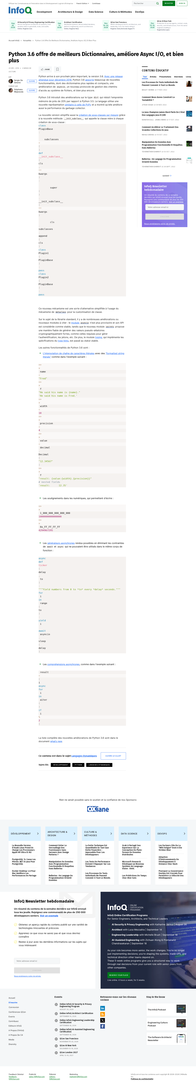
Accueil (12, 998)
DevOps (139, 11)
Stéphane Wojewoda (18, 90)
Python (78, 765)
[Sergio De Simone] (11, 81)
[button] (164, 217)
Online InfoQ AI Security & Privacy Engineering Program (76, 1005)
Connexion (14, 1007)
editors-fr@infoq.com (54, 1078)
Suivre (32, 81)
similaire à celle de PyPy (78, 104)
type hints (63, 340)
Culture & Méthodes (120, 11)
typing (98, 337)
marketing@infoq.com (78, 1077)
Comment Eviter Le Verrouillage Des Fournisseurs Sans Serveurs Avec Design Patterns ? (59, 850)
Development (44, 11)
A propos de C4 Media (16, 1037)
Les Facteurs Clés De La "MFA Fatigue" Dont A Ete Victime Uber (170, 847)
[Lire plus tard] (57, 69)
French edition (81, 3)
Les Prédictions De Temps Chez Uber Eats (134, 876)
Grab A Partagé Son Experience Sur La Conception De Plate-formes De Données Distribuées (132, 850)
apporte (89, 79)
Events (12, 1016)
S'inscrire (13, 1002)
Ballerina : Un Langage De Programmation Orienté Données (61, 877)
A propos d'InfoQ (16, 1030)
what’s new (56, 741)
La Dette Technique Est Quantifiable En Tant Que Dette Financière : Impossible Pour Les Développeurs (97, 850)
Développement (60, 765)
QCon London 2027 (69, 1052)
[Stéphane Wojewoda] (11, 90)
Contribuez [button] (96, 3)
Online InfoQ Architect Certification (76, 1013)
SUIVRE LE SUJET (113, 756)
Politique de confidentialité (142, 1079)
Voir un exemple (176, 202)
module (80, 322)
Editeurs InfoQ (15, 1026)
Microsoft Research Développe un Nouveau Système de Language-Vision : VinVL (133, 865)
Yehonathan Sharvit (151, 152)
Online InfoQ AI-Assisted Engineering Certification (77, 1030)
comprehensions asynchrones (63, 664)
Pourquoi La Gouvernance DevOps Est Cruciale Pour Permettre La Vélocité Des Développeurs (171, 874)
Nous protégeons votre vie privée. (159, 224)
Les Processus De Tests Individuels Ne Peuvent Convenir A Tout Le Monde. (97, 875)
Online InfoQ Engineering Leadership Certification (77, 1021)
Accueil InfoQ (14, 40)
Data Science (96, 11)
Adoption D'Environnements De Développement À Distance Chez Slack (169, 860)
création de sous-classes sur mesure (98, 115)
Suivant (166, 176)
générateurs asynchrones (61, 543)
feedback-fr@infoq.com (14, 1078)
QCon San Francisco (69, 1039)
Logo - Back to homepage (20, 10)
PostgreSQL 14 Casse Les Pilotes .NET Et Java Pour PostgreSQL (24, 861)
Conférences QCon (17, 1012)
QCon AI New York (68, 1045)
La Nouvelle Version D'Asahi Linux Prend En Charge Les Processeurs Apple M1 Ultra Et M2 (23, 849)
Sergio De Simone (18, 81)
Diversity (12, 1044)
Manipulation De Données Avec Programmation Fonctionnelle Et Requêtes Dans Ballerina (162, 145)
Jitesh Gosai (147, 105)
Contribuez (14, 1021)
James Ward (160, 120)
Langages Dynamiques (84, 755)
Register (169, 3)
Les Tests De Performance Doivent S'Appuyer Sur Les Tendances (97, 864)
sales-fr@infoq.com (37, 1077)
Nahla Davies (148, 135)
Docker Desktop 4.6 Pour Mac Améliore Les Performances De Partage (24, 873)
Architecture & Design (70, 11)
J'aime (47, 69)
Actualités (27, 40)
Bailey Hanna (148, 90)
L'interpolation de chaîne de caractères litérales (68, 353)
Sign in (182, 3)
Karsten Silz (148, 120)
